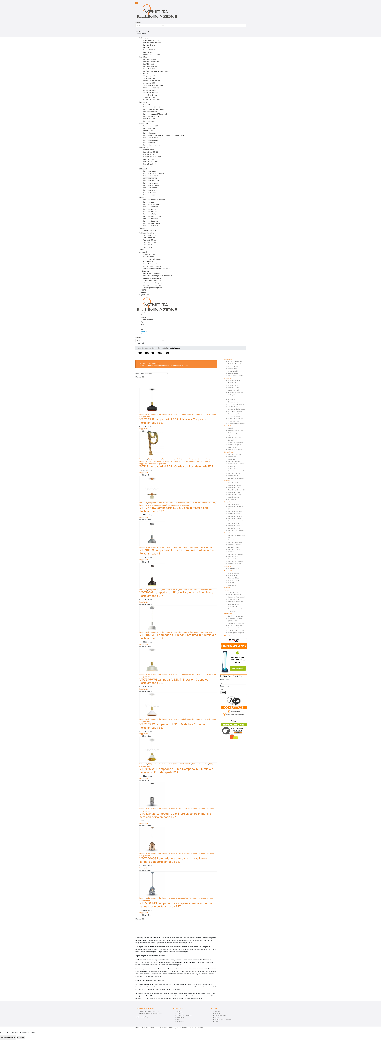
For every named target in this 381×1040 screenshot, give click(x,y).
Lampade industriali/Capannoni (155, 114)
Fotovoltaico (144, 38)
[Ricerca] (163, 25)
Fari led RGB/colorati (151, 121)
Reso (142, 324)
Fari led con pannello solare (153, 109)
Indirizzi (217, 1017)
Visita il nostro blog (142, 1017)
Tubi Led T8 (147, 247)
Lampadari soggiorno (151, 192)
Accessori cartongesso (152, 280)
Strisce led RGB (149, 83)
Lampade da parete (150, 221)
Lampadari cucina (150, 178)
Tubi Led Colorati (149, 235)
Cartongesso (144, 271)
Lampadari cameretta (151, 176)
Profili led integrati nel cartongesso (156, 71)
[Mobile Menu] (136, 3)
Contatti (143, 312)
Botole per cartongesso (152, 273)
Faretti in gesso (149, 119)
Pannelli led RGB (149, 164)
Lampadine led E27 (150, 126)
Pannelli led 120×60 (150, 162)
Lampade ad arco (150, 211)
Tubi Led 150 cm (149, 242)
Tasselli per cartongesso (152, 288)
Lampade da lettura (150, 219)
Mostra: (138, 377)
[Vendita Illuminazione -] (156, 11)
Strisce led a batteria (151, 88)
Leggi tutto (143, 429)
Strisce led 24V (149, 78)
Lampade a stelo (149, 209)
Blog (142, 329)
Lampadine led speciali (152, 145)
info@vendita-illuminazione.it (153, 1013)
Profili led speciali (150, 66)
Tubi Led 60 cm (149, 238)
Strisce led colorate (150, 93)
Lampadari (143, 169)
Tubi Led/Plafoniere (146, 233)
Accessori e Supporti (151, 40)
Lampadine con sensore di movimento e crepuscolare (163, 135)
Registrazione (144, 295)
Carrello (217, 1011)
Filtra (223, 692)
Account (217, 1013)
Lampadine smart (149, 133)
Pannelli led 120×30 (150, 152)
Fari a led (146, 104)
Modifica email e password (223, 1019)
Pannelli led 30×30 (150, 154)
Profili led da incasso (151, 62)
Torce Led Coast (149, 231)
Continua (20, 1038)
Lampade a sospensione (152, 195)
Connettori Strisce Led (151, 95)
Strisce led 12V (149, 76)
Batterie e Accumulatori (152, 43)
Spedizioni (144, 327)
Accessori (143, 252)
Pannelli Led (143, 147)
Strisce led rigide (149, 90)
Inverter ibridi (148, 47)
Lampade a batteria (150, 207)
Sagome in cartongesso (152, 278)
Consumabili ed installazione (154, 266)
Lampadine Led (145, 123)
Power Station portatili (151, 54)
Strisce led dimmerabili (152, 81)
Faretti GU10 (148, 131)
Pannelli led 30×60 (150, 159)
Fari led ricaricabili (150, 112)
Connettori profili (149, 69)
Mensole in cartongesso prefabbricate (157, 276)
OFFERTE (142, 290)
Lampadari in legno (150, 183)
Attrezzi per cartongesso (152, 283)
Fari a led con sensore (151, 107)
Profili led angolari (150, 59)
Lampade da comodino (152, 216)
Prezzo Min (224, 680)
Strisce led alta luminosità (153, 85)
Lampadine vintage (150, 140)
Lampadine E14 (149, 128)
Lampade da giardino (151, 116)
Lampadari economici (151, 181)
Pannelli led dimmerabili (152, 157)
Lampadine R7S (149, 143)
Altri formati (147, 166)
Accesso (142, 292)
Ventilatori (143, 250)
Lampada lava (148, 202)
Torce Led (143, 228)
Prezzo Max (224, 686)
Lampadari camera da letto (153, 173)
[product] (178, 400)
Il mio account (145, 315)
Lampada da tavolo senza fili (154, 200)
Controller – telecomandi (152, 100)
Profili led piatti (149, 64)
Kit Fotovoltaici (149, 50)
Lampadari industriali (151, 185)
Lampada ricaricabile (151, 204)
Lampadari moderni (150, 188)
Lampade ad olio (149, 214)
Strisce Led (143, 74)
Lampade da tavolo (150, 226)
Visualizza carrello (8, 1038)
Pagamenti (144, 322)
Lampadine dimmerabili (152, 138)
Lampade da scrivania (151, 223)
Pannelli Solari (148, 52)
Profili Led (143, 57)
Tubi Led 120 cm (149, 240)
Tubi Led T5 (147, 245)
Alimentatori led (149, 97)
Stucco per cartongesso (152, 285)
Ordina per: (139, 374)
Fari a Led (143, 102)
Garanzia (143, 317)
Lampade (142, 197)
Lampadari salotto (150, 190)
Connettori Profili (149, 261)
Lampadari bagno (150, 171)
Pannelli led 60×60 (150, 150)
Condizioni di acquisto (147, 319)
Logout (217, 1021)
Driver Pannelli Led (150, 257)
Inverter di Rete (149, 45)
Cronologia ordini (220, 1015)
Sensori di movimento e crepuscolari (157, 269)
